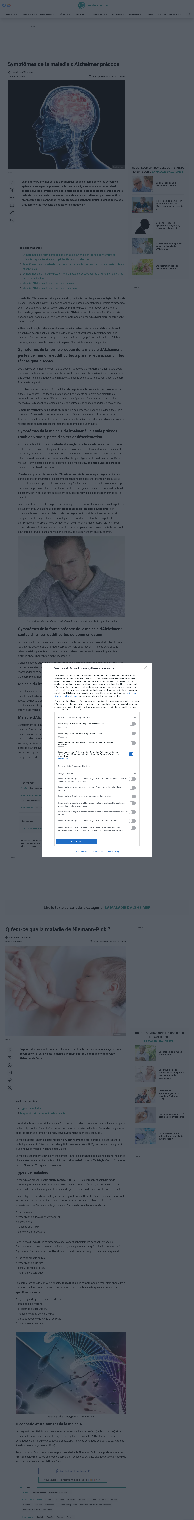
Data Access (97, 851)
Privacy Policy (113, 851)
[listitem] (97, 717)
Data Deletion (81, 851)
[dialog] (97, 760)
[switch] (132, 724)
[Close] (146, 668)
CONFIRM (76, 841)
